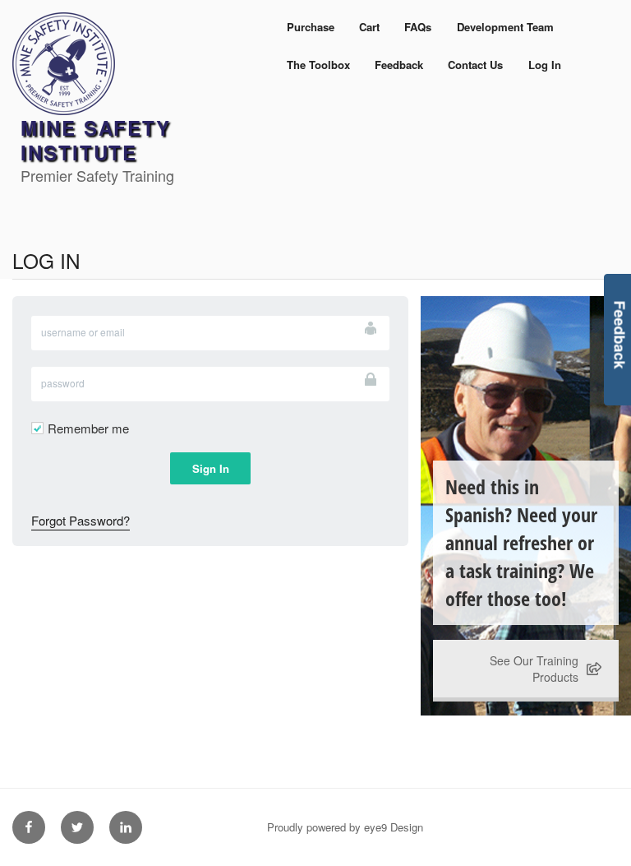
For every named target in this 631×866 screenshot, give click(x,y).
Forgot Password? (80, 520)
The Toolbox (318, 64)
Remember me (88, 428)
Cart (369, 27)
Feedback (399, 64)
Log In (544, 64)
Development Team (505, 27)
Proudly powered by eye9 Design (345, 827)
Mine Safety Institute (96, 139)
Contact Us (475, 64)
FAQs (417, 27)
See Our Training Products (534, 668)
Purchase (310, 27)
